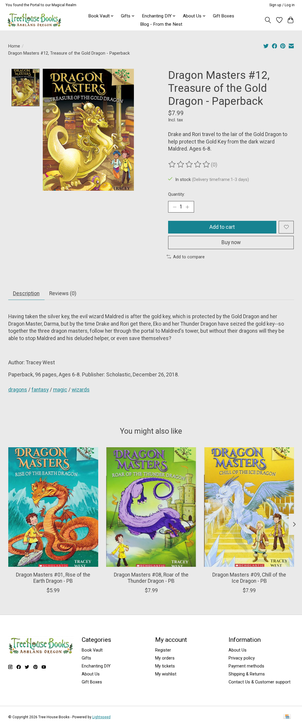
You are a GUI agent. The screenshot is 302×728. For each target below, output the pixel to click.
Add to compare (189, 256)
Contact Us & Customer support (259, 682)
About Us (91, 674)
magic (60, 390)
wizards (81, 390)
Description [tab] (26, 293)
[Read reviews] (189, 164)
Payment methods (246, 666)
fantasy (40, 390)
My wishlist (165, 674)
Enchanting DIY (96, 666)
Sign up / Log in (282, 5)
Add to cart (222, 227)
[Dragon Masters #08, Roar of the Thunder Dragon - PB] (151, 507)
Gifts (86, 658)
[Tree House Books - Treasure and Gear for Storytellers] (34, 20)
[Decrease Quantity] (174, 207)
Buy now (231, 242)
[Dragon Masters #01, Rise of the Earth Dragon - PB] (53, 507)
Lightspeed (101, 717)
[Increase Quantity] (187, 207)
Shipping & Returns (247, 674)
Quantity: (176, 194)
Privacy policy (242, 658)
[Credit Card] (287, 717)
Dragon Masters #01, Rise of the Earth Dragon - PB (53, 578)
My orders (165, 658)
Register (163, 650)
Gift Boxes (223, 16)
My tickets (165, 666)
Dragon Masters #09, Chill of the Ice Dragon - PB (249, 578)
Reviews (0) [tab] (62, 293)
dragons (17, 390)
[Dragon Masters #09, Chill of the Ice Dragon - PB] (249, 507)
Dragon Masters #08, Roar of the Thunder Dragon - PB (151, 578)
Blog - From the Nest (161, 24)
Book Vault (92, 650)
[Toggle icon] (267, 20)
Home (14, 46)
